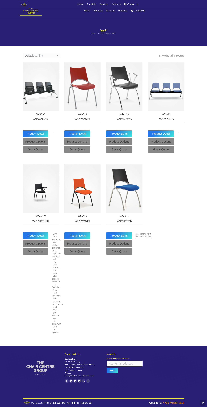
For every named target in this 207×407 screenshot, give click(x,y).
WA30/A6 (40, 114)
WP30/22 (166, 114)
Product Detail (35, 133)
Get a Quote (35, 149)
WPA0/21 (124, 216)
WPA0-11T (41, 216)
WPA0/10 (82, 216)
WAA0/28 (82, 114)
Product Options (35, 141)
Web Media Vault (173, 402)
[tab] (35, 133)
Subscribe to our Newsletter (118, 359)
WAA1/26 (124, 114)
